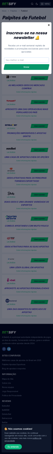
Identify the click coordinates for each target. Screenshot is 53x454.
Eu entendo (13, 446)
